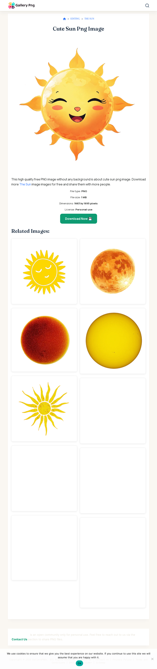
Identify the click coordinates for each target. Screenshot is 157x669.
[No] (152, 659)
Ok (79, 663)
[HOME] (64, 19)
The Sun (25, 184)
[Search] (147, 5)
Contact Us (19, 639)
